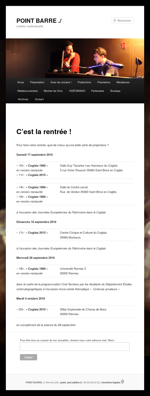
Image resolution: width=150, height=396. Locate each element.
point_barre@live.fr (71, 382)
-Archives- (23, 99)
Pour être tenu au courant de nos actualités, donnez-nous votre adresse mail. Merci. (67, 340)
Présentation (37, 82)
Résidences (123, 82)
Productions (84, 82)
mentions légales (111, 382)
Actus (20, 82)
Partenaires (97, 91)
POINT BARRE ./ (38, 20)
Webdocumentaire (27, 91)
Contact (39, 99)
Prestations (103, 82)
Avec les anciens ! (61, 82)
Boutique (115, 91)
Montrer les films (53, 91)
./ (43, 382)
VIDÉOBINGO (77, 91)
